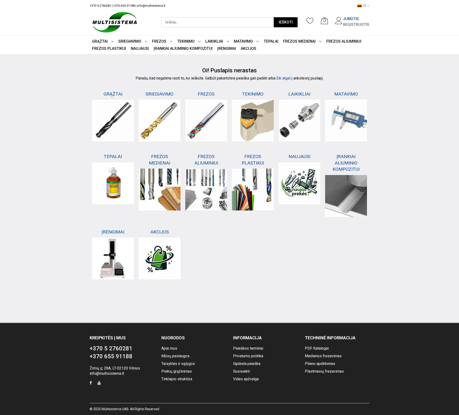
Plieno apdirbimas (320, 363)
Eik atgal (283, 78)
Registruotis (356, 24)
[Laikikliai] (299, 121)
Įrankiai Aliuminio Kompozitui (346, 163)
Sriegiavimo (159, 94)
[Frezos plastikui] (253, 189)
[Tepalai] (113, 183)
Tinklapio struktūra (176, 379)
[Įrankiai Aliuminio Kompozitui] (346, 196)
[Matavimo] (346, 121)
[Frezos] (206, 121)
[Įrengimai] (113, 258)
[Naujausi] (299, 183)
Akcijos (159, 232)
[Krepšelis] (324, 21)
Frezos (206, 94)
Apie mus (169, 348)
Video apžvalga (246, 379)
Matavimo (346, 94)
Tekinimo (252, 94)
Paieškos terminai (248, 348)
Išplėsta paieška (246, 363)
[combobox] (217, 22)
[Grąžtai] (113, 121)
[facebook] (91, 383)
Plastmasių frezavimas (324, 371)
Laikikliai (299, 94)
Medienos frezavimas (323, 356)
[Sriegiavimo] (159, 121)
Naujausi (299, 156)
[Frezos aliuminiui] (206, 189)
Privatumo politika (248, 356)
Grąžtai (113, 94)
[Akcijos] (159, 258)
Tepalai (113, 156)
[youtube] (99, 383)
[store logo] (115, 22)
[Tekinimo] (253, 121)
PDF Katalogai (317, 348)
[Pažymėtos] (310, 21)
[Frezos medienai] (159, 189)
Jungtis (351, 19)
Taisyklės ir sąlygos (178, 363)
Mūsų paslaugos (175, 356)
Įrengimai (113, 232)
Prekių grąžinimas (176, 371)
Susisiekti (241, 371)
